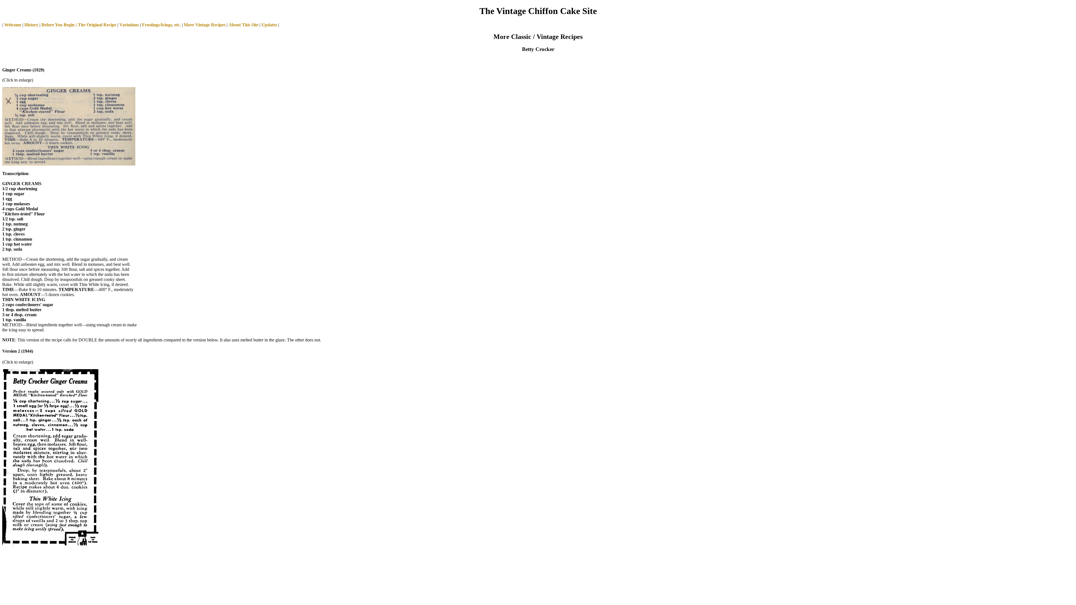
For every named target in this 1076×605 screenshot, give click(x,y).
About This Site (243, 24)
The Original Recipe (96, 24)
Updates (269, 24)
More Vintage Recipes (205, 24)
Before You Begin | (59, 24)
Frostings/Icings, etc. (161, 24)
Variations (129, 24)
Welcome (12, 24)
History (31, 24)
